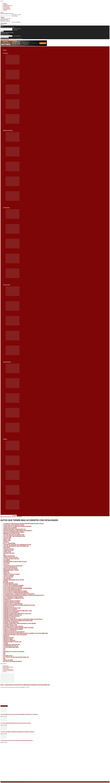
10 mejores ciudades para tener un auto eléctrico (17, 613)
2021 (4, 654)
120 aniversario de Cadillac (10, 646)
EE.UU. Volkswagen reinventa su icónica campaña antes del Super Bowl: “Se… (23, 453)
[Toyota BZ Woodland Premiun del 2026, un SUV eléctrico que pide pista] (12, 78)
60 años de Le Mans (9, 278)
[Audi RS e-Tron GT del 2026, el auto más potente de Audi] (12, 170)
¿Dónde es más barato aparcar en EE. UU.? (14, 529)
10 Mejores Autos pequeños (10, 612)
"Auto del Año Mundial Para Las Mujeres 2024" (16, 546)
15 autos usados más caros (11, 647)
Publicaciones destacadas (8, 666)
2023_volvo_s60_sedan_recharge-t (12, 661)
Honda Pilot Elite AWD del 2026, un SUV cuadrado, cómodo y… (20, 159)
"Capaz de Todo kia (8, 549)
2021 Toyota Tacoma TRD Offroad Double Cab (16, 657)
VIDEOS (5, 10)
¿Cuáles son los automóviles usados (13, 525)
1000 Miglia (6, 636)
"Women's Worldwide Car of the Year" (13, 580)
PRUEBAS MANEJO (7, 5)
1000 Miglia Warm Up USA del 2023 (12, 641)
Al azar (4, 671)
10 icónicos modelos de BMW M (11, 601)
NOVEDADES (6, 6)
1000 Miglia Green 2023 (9, 640)
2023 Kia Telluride (8, 660)
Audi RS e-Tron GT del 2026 (11, 172)
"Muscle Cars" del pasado (10, 568)
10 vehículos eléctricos (9, 630)
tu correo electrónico (16, 22)
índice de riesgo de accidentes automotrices (14, 234)
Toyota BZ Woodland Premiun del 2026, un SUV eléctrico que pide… (21, 82)
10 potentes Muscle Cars (10, 625)
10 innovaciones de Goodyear (11, 602)
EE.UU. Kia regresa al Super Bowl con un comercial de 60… (19, 483)
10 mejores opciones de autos (11, 616)
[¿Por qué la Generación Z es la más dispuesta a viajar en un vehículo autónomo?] (12, 340)
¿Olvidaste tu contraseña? (6, 18)
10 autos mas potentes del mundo (12, 587)
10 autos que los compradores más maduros (15, 592)
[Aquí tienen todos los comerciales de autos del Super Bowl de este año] (12, 464)
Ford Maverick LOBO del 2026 (11, 201)
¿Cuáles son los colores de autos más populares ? (17, 526)
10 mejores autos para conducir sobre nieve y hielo (17, 610)
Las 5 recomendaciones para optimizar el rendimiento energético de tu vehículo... (20, 714)
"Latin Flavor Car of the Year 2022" (13, 565)
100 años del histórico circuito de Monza (15, 634)
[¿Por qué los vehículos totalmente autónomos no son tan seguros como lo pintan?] (12, 354)
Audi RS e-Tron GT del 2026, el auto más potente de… (18, 174)
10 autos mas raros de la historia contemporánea (17, 588)
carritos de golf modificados (11, 249)
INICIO (4, 3)
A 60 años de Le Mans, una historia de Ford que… (17, 281)
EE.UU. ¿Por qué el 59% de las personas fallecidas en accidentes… (21, 266)
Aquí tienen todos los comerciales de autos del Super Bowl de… (21, 468)
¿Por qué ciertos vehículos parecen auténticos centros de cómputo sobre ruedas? (25, 299)
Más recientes (6, 665)
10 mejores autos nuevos (10, 609)
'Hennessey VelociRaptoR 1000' (11, 533)
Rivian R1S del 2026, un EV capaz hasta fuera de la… (17, 189)
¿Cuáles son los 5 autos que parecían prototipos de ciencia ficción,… (22, 376)
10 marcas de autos (8, 606)
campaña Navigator (9, 510)
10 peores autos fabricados (11, 622)
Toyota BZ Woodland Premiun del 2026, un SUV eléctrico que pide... (16, 723)
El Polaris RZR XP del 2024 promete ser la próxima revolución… (20, 498)
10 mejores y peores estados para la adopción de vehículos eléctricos (22, 619)
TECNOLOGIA (6, 7)
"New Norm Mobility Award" (11, 570)
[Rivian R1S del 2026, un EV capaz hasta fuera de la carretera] (12, 185)
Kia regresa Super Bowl (10, 480)
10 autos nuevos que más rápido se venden (15, 591)
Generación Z (8, 341)
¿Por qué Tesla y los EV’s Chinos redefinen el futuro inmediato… (21, 328)
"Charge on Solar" (8, 550)
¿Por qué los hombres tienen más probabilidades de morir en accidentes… (23, 97)
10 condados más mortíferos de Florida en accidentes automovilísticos (23, 595)
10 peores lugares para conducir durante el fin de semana (19, 623)
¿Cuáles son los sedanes (10, 527)
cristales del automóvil (10, 311)
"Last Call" (6, 564)
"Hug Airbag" (6, 560)
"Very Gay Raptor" (8, 577)
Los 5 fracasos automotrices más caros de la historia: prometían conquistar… (24, 391)
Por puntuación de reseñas (8, 670)
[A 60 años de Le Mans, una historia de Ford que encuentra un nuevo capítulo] (12, 277)
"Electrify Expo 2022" (9, 553)
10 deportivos (7, 599)
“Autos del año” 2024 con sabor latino (14, 536)
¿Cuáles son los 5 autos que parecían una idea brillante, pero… (20, 435)
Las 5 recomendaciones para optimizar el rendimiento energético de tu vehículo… (25, 67)
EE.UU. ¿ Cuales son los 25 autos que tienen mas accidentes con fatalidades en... (25, 685)
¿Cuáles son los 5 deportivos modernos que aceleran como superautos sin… (24, 420)
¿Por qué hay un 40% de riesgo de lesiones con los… (18, 251)
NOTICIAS (5, 4)
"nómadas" (6, 571)
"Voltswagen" (7, 578)
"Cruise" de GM (7, 551)
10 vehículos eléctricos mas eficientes (14, 632)
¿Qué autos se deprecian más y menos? (13, 532)
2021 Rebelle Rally (8, 655)
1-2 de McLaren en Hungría (10, 584)
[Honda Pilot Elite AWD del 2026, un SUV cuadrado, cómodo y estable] (12, 156)
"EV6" (4, 554)
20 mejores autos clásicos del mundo (13, 651)
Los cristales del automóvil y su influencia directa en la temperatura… (22, 314)
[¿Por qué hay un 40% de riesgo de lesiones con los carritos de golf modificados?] (12, 248)
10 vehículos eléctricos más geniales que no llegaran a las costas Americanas (25, 633)
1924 (4, 648)
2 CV (4, 650)
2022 (4, 658)
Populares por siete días (7, 669)
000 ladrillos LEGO (8, 582)
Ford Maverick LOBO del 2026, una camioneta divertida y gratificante (21, 204)
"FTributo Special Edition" (10, 557)
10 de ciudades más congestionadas (13, 596)
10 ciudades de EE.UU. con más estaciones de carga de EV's (19, 594)
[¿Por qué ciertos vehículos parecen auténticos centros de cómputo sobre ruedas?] (12, 295)
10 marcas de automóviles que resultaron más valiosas (19, 605)
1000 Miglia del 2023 (8, 637)
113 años (5, 643)
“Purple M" (6, 542)
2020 (4, 653)
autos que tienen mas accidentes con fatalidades (10, 687)
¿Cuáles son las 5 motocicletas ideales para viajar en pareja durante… (22, 112)
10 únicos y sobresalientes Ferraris (13, 629)
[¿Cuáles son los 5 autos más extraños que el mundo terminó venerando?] (12, 402)
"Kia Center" (6, 563)
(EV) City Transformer (9, 543)
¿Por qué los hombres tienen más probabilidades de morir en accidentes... (18, 731)
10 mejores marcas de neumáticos (12, 615)
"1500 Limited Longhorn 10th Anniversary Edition (17, 544)
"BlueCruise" (6, 547)
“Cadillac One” (7, 537)
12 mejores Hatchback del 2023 (11, 644)
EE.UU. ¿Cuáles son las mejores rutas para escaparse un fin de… (20, 127)
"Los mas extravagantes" (10, 567)
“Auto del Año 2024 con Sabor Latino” (14, 535)
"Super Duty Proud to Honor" (11, 574)
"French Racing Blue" (9, 556)
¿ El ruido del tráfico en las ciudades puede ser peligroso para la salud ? (23, 523)
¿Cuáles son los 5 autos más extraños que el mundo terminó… (20, 406)
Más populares (6, 668)
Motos (7, 109)
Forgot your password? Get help (7, 32)
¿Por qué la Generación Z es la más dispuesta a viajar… (18, 343)
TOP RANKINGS (7, 9)
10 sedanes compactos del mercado (13, 626)
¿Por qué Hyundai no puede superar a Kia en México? (17, 530)
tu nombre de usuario (16, 14)
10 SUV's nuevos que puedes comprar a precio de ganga (18, 627)
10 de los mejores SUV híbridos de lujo (13, 598)
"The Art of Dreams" (8, 575)
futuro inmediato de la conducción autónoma (15, 326)
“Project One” (7, 540)
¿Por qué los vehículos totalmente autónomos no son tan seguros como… (24, 358)
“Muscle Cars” (7, 539)
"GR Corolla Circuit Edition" (11, 558)
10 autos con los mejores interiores (13, 585)
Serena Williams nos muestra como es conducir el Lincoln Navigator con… (23, 512)
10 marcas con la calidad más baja (13, 603)
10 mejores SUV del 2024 (9, 617)
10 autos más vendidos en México (12, 589)
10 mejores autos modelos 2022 (11, 608)
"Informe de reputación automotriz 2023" (15, 561)
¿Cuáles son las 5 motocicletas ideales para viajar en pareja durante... (17, 740)
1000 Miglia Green (8, 639)
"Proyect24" (6, 572)
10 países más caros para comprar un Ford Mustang (18, 620)
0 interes (5, 581)
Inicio (2, 516)
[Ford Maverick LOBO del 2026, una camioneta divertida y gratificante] (12, 200)
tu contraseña (15, 16)
